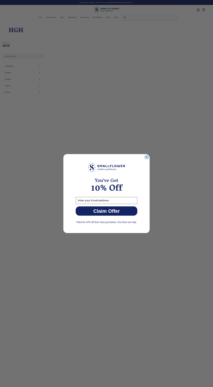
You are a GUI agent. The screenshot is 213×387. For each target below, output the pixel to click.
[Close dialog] (147, 157)
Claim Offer (106, 211)
